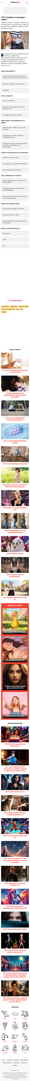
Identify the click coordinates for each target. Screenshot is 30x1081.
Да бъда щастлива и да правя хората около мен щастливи (15, 221)
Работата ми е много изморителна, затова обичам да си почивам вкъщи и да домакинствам (15, 145)
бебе (17, 309)
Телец (15, 1018)
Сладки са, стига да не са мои (11, 157)
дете (21, 309)
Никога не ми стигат (9, 100)
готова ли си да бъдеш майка (8, 309)
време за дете (13, 306)
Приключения (6, 233)
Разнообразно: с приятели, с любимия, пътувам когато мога (13, 136)
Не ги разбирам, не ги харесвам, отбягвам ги (15, 163)
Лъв (15, 1030)
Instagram (16, 1060)
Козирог (5, 1052)
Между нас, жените (15, 605)
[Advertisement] (15, 10)
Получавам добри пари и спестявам (12, 115)
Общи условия (24, 1060)
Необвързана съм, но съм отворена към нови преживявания (14, 189)
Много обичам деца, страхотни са (12, 170)
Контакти (24, 1062)
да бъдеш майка (5, 306)
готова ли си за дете (23, 306)
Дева (25, 1030)
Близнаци (24, 1018)
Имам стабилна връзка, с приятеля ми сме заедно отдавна (14, 181)
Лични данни (16, 1062)
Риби (25, 1052)
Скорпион (15, 1041)
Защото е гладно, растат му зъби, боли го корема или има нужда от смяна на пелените (15, 76)
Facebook (9, 1060)
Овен (5, 1018)
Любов (4, 239)
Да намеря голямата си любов (11, 214)
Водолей (15, 1052)
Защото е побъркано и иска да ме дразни (14, 84)
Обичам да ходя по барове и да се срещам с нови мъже (14, 128)
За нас (3, 1060)
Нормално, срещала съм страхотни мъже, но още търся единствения (15, 197)
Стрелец (25, 1041)
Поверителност (7, 1062)
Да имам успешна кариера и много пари (13, 208)
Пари (4, 245)
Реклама (15, 1065)
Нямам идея (6, 90)
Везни (5, 1041)
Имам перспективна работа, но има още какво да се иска (14, 107)
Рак (5, 1030)
